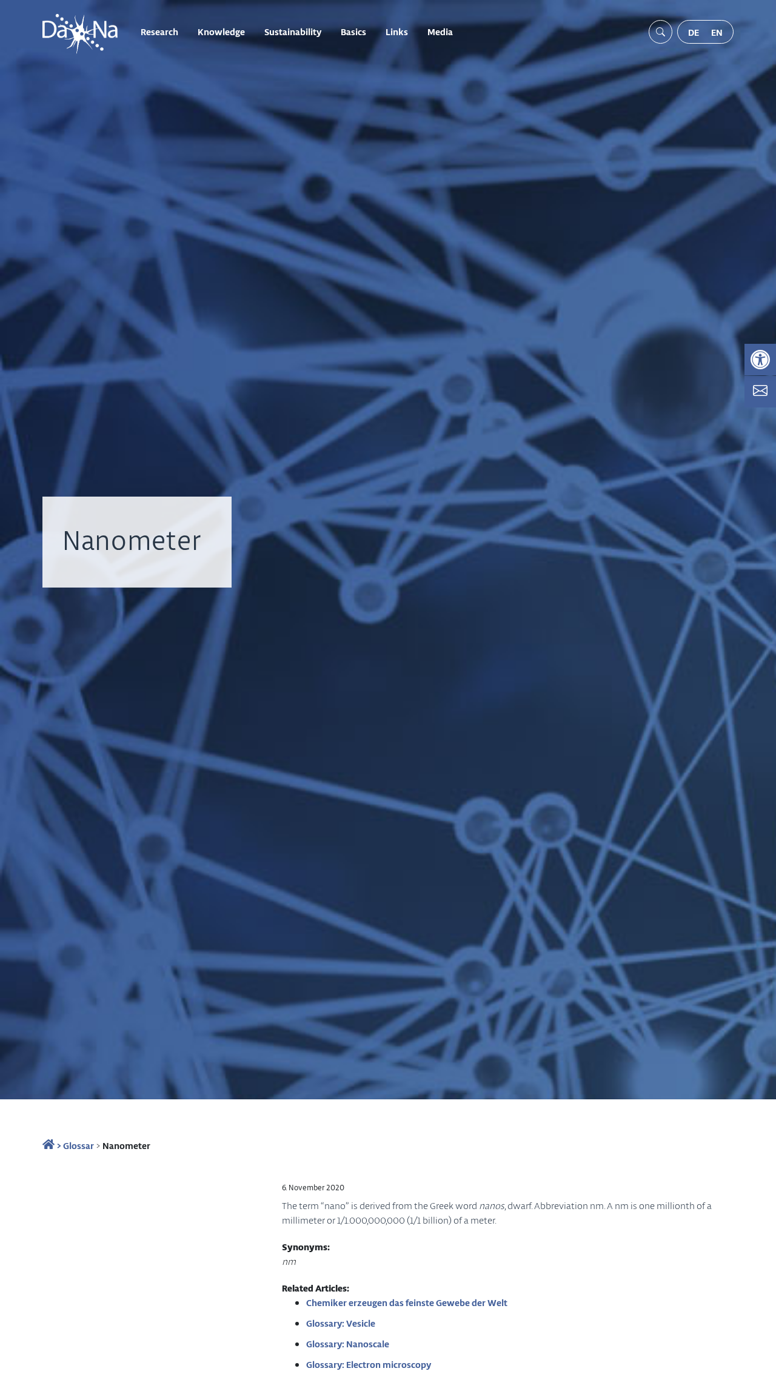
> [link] (58, 1145)
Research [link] (159, 31)
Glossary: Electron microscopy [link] (368, 1364)
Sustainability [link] (292, 31)
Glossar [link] (78, 1145)
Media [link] (440, 31)
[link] (760, 359)
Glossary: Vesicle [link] (340, 1323)
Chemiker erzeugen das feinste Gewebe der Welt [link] (406, 1302)
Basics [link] (353, 31)
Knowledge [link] (221, 31)
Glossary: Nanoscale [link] (347, 1343)
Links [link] (397, 31)
